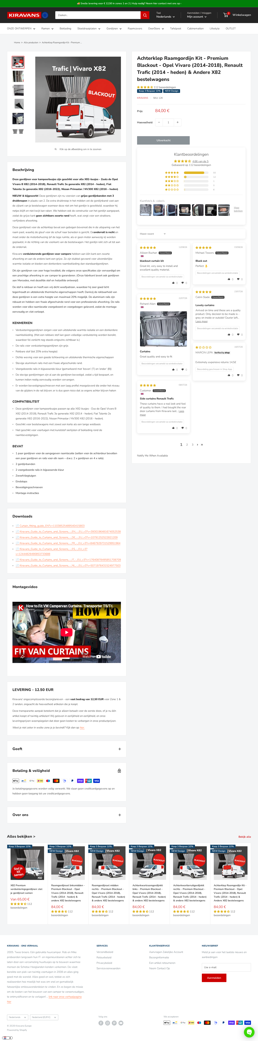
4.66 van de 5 (200, 161)
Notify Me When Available (152, 455)
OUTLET (231, 28)
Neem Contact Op (159, 968)
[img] (148, 247)
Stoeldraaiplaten (87, 28)
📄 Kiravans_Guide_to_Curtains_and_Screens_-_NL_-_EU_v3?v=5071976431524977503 (68, 565)
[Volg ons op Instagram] (107, 1023)
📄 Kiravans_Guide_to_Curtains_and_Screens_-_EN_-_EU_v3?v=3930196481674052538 (68, 531)
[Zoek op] (145, 15)
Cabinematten (195, 28)
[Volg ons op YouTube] (120, 1023)
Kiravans (142, 98)
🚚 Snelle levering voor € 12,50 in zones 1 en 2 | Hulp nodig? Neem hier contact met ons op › (129, 3)
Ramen (45, 28)
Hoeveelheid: (145, 122)
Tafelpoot (175, 28)
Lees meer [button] (202, 321)
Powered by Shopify (17, 1030)
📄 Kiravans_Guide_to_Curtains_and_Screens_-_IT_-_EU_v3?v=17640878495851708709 (68, 559)
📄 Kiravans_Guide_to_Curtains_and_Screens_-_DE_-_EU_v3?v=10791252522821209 (67, 537)
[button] (145, 87)
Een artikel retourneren (162, 963)
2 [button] (187, 444)
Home (17, 42)
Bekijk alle (245, 837)
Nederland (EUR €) (41, 1017)
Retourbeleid (104, 957)
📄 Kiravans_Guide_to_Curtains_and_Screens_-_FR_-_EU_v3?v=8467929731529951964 (68, 543)
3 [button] (192, 444)
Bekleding (65, 28)
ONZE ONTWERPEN (19, 28)
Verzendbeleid (105, 952)
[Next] (251, 884)
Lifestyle (215, 28)
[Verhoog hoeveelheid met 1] (177, 122)
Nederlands (14, 1017)
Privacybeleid (104, 963)
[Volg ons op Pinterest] (114, 1023)
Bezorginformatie (159, 957)
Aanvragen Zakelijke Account (166, 952)
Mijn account (195, 17)
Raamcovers (135, 28)
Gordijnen (112, 28)
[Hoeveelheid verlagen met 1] (159, 122)
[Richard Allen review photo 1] (163, 329)
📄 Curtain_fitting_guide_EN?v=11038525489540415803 (50, 526)
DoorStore (154, 28)
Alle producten (31, 42)
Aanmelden (214, 978)
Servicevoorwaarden (108, 968)
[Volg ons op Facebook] (100, 1023)
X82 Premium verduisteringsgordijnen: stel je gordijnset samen (26, 889)
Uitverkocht (163, 140)
